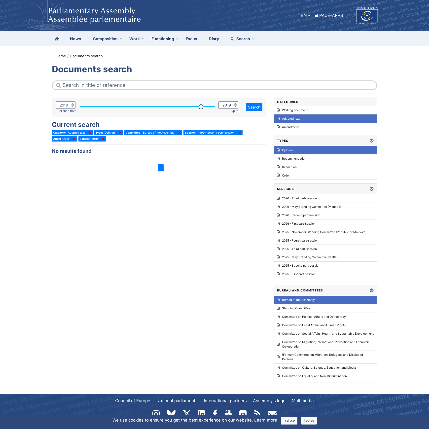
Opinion (287, 150)
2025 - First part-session (299, 274)
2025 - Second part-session (301, 265)
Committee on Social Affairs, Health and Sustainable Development (328, 333)
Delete (89, 132)
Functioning (162, 38)
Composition (105, 38)
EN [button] (304, 15)
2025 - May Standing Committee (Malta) (310, 257)
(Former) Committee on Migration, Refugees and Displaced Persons (322, 357)
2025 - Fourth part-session (300, 240)
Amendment (290, 127)
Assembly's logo (269, 400)
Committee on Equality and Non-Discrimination (314, 376)
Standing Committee (296, 308)
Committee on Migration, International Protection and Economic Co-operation (326, 344)
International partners (225, 400)
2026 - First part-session (299, 223)
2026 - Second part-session (301, 215)
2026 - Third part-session (299, 198)
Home (61, 56)
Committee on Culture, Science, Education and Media (319, 367)
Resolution (289, 167)
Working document (295, 110)
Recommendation (294, 158)
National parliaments (177, 400)
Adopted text (291, 118)
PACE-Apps (331, 15)
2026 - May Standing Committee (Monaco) (311, 207)
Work (134, 38)
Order (286, 175)
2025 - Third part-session (299, 249)
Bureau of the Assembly (298, 300)
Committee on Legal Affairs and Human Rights (314, 325)
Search (243, 38)
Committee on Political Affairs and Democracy (314, 317)
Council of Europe (132, 400)
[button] (372, 140)
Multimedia (303, 400)
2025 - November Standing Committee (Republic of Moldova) (324, 232)
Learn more (265, 420)
